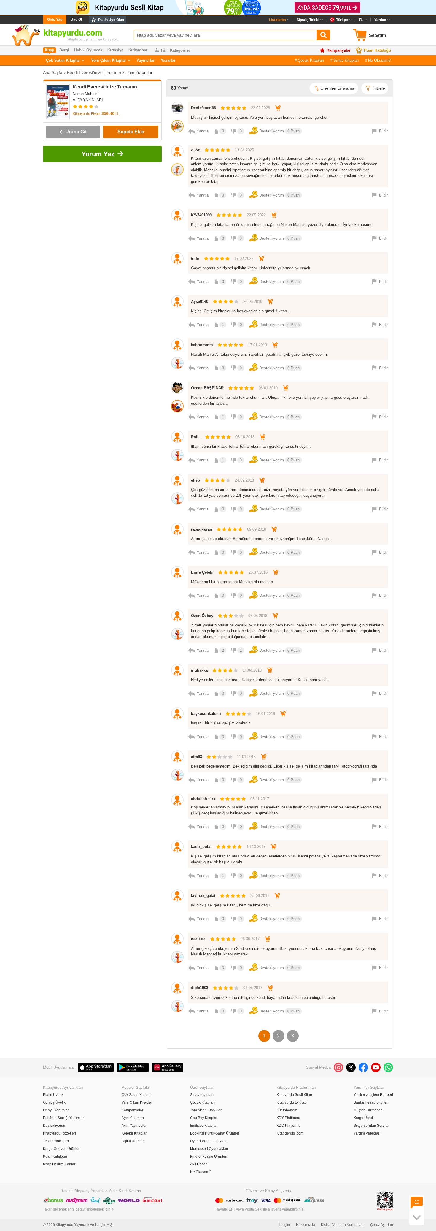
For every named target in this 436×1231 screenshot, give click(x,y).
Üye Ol (76, 20)
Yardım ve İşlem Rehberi (373, 1095)
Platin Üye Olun (111, 20)
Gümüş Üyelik (54, 1102)
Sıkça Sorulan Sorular (371, 1126)
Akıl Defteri (199, 1164)
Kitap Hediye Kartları (59, 1164)
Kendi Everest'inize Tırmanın (94, 72)
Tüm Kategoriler (175, 50)
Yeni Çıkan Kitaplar (108, 60)
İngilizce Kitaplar (203, 1126)
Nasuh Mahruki (85, 93)
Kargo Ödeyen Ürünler (61, 1149)
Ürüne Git (76, 131)
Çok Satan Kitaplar (63, 60)
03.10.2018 (244, 437)
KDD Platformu (288, 1126)
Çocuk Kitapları (311, 60)
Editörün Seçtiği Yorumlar (63, 1118)
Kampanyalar (339, 50)
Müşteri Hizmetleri (368, 1110)
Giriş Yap (54, 20)
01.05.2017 (252, 987)
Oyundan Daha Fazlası (208, 1141)
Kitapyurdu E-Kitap (291, 1102)
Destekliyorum (54, 1126)
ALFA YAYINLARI (88, 100)
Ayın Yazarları (133, 1118)
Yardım (380, 20)
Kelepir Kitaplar (134, 1133)
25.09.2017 (259, 895)
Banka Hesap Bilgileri (371, 1102)
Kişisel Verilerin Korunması (342, 1225)
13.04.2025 (244, 150)
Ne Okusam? (379, 60)
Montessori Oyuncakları (209, 1149)
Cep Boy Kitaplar (203, 1118)
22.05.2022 (256, 215)
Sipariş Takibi (308, 20)
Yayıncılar (145, 60)
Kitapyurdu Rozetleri (59, 1133)
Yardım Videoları (367, 1133)
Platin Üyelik (53, 1095)
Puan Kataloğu (377, 50)
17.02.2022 (243, 258)
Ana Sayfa (52, 72)
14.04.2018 (252, 670)
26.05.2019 (252, 301)
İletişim (284, 1225)
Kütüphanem (286, 1110)
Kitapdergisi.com (289, 1133)
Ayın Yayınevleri (134, 1126)
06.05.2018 (257, 615)
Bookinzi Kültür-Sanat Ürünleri (214, 1133)
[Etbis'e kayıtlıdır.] (385, 1200)
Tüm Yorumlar (139, 72)
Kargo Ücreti (364, 1118)
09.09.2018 (256, 529)
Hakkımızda (305, 1225)
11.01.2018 (246, 756)
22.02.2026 (260, 108)
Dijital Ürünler (133, 1141)
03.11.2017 (259, 799)
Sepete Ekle (130, 131)
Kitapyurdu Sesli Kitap (294, 1095)
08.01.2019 (268, 388)
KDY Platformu (288, 1118)
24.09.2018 (244, 480)
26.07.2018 (258, 572)
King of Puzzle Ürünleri (208, 1156)
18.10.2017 (255, 846)
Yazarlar (168, 60)
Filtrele (378, 88)
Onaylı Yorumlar (56, 1110)
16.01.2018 (265, 713)
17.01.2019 (257, 345)
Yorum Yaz (98, 154)
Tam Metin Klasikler (206, 1110)
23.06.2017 (250, 938)
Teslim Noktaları (56, 1141)
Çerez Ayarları (381, 1225)
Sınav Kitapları (346, 60)
